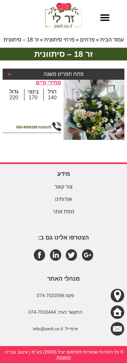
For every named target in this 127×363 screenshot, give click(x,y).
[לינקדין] (55, 254)
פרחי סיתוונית (59, 39)
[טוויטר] (71, 254)
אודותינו (63, 199)
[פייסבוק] (39, 254)
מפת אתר (63, 211)
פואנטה (63, 357)
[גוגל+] (87, 254)
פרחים (87, 39)
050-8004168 (26, 127)
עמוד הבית (112, 39)
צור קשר (63, 187)
